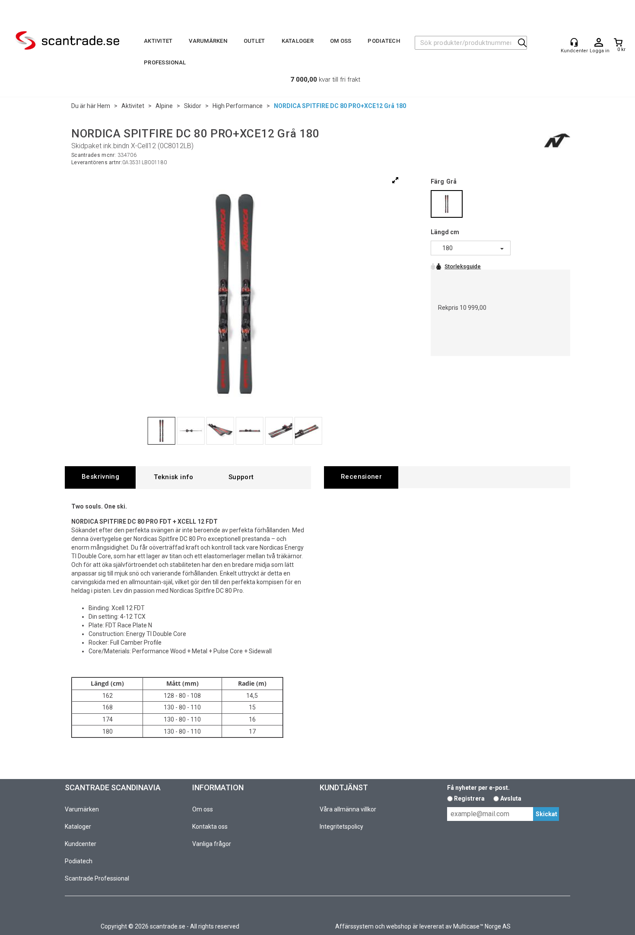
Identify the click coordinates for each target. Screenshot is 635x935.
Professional (165, 62)
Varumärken (208, 41)
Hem (103, 105)
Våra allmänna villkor (348, 809)
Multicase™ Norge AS (482, 926)
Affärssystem (354, 926)
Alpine (164, 105)
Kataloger (298, 41)
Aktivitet (158, 41)
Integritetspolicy (341, 826)
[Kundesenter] (574, 42)
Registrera (469, 798)
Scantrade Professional (97, 878)
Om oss (341, 41)
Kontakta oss (210, 826)
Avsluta (510, 798)
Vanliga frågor (211, 843)
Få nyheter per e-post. (478, 787)
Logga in (599, 43)
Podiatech (384, 41)
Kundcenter (80, 843)
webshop (398, 926)
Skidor (192, 105)
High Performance (238, 105)
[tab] (100, 477)
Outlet (254, 41)
